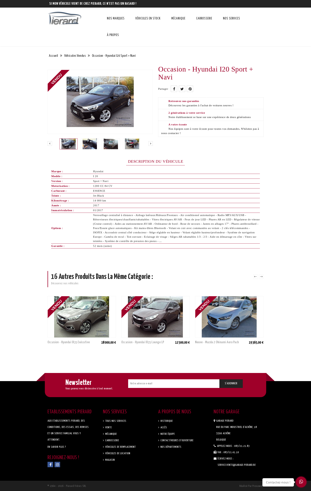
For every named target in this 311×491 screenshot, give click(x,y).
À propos (113, 35)
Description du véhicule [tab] (155, 161)
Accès (163, 427)
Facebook (50, 464)
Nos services (231, 18)
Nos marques (116, 18)
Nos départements (170, 447)
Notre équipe (167, 434)
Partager (174, 89)
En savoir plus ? (57, 447)
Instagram (57, 464)
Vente (108, 427)
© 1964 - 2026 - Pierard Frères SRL (67, 486)
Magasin (110, 460)
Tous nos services (115, 421)
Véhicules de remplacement (120, 447)
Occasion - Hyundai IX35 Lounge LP (142, 342)
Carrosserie (204, 18)
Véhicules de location (117, 453)
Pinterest (190, 89)
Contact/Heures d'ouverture (176, 440)
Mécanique (178, 18)
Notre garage (227, 411)
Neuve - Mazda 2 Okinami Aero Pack (217, 342)
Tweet (182, 89)
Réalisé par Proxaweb (251, 486)
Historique (166, 421)
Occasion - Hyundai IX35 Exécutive (69, 342)
